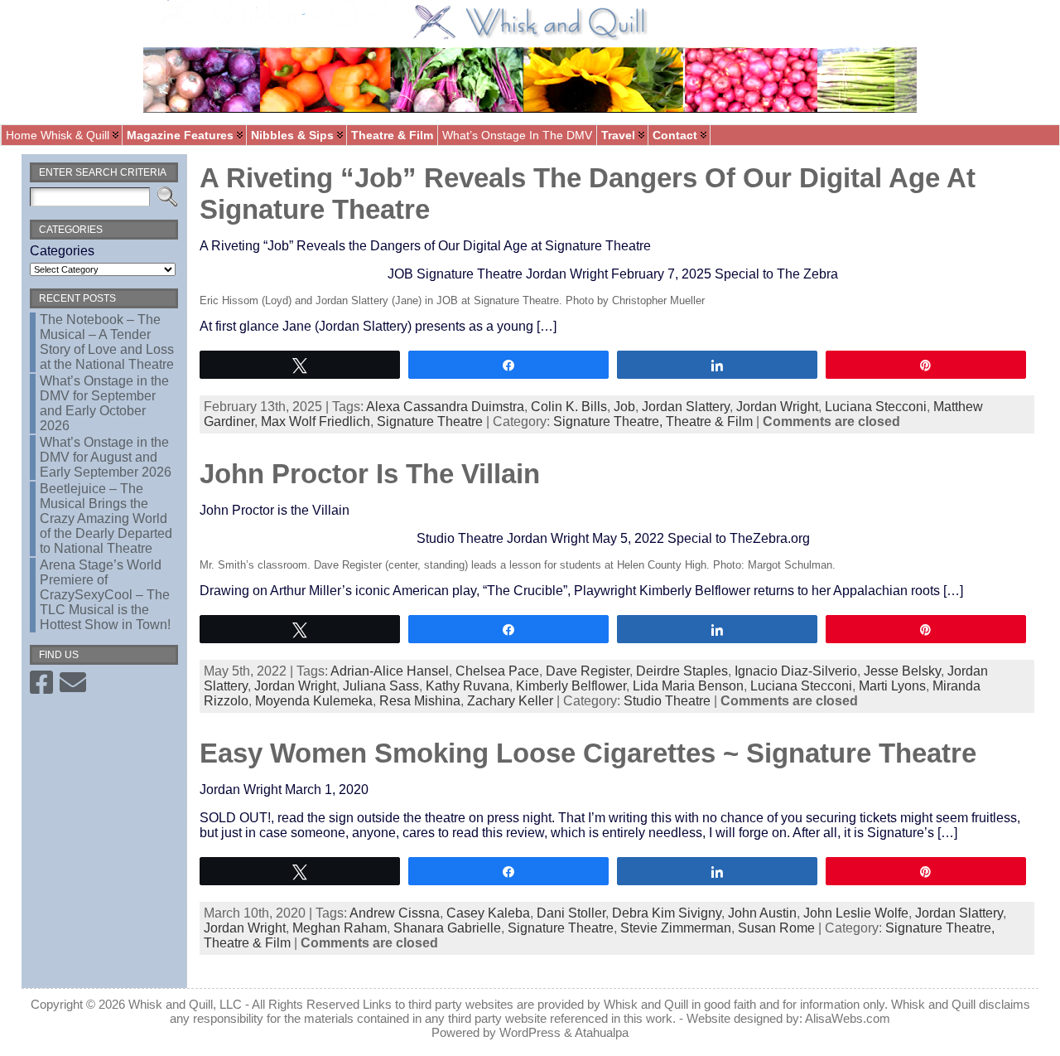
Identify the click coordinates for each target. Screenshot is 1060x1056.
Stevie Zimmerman (675, 928)
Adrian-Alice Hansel (389, 671)
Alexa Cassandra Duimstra (445, 407)
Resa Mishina (419, 701)
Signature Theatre (430, 421)
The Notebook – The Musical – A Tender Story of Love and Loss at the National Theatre (107, 341)
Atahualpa (602, 1032)
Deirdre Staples (682, 671)
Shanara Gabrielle (447, 928)
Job (624, 407)
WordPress (530, 1032)
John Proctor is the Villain (370, 473)
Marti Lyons (892, 686)
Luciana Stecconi (876, 407)
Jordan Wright (777, 407)
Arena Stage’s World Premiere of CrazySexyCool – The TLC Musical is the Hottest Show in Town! (105, 595)
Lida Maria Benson (688, 686)
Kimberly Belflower (571, 686)
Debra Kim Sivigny (666, 913)
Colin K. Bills (569, 407)
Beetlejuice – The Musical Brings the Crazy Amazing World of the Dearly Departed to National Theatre (106, 518)
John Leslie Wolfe (855, 913)
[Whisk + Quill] (530, 62)
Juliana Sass (381, 686)
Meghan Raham (339, 928)
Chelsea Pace (497, 671)
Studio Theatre (667, 701)
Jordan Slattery (686, 407)
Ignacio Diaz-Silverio (796, 671)
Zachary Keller (510, 701)
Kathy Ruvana (467, 686)
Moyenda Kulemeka (314, 701)
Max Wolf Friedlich (315, 421)
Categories (62, 251)
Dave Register (587, 671)
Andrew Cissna (394, 913)
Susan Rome (776, 928)
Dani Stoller (571, 913)
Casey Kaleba (488, 913)
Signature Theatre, (609, 421)
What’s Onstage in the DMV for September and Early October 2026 (104, 403)
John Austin (762, 913)
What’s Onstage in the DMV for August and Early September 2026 (105, 457)
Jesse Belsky (902, 671)
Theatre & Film (709, 421)
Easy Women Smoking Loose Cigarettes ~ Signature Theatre (588, 753)
